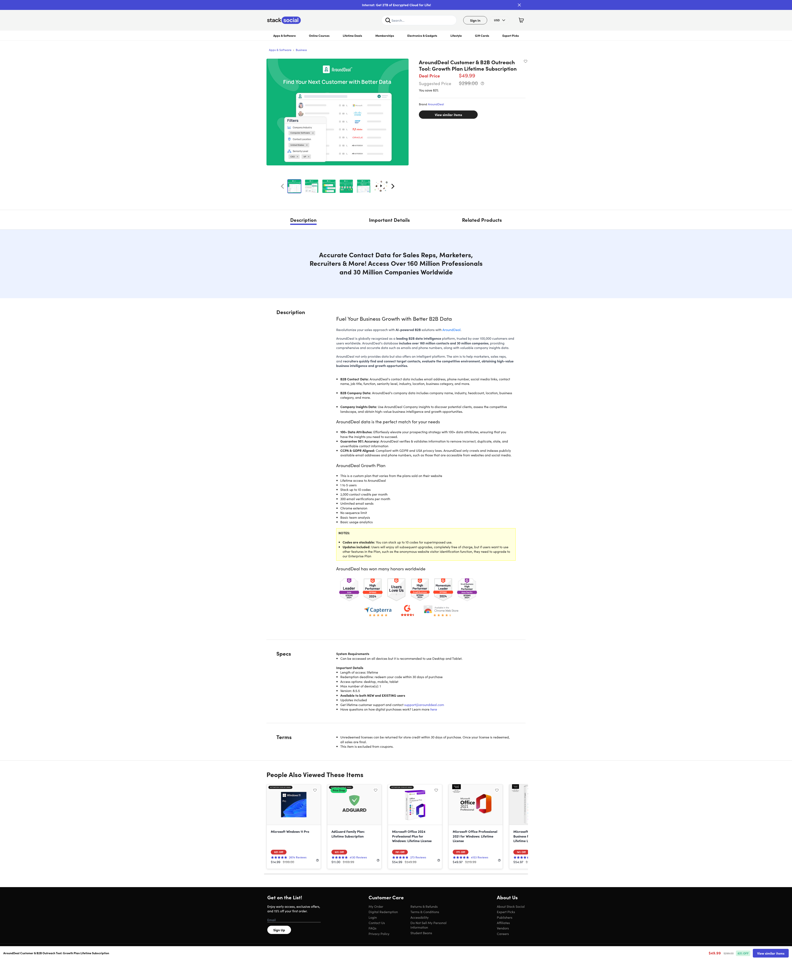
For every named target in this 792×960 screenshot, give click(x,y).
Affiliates (503, 922)
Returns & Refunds (424, 906)
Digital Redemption (383, 911)
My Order (376, 906)
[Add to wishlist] (525, 61)
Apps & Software (284, 35)
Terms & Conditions (424, 911)
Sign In (475, 20)
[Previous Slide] (282, 186)
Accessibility (419, 917)
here (433, 709)
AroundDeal (436, 104)
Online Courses (319, 35)
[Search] (388, 20)
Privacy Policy (379, 933)
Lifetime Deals (352, 35)
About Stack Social (511, 906)
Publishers (504, 917)
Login (373, 917)
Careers (503, 933)
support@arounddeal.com (424, 704)
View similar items (448, 114)
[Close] (519, 5)
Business (301, 50)
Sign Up (279, 930)
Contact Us (377, 922)
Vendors (503, 928)
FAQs (372, 928)
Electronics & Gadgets (422, 35)
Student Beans (421, 932)
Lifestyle (456, 35)
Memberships (384, 35)
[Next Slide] (393, 186)
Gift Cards (482, 35)
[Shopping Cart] (521, 20)
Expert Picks (510, 35)
